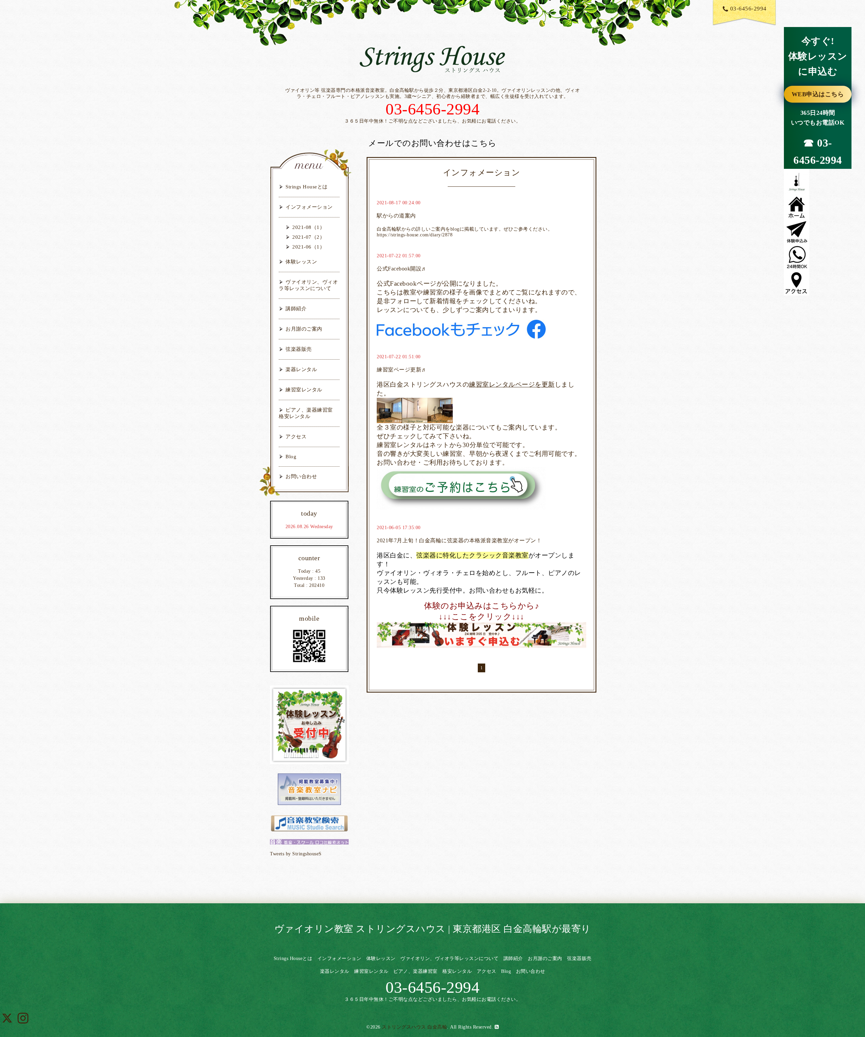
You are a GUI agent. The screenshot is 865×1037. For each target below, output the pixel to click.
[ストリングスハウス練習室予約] (461, 487)
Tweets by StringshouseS (296, 853)
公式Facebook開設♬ (402, 268)
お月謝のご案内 (304, 329)
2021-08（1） (308, 227)
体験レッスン (301, 261)
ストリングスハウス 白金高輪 (414, 1027)
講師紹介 (296, 308)
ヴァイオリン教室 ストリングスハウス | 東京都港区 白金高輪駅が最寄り (432, 929)
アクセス (296, 436)
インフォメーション (309, 207)
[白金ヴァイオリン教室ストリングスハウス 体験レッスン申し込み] (481, 635)
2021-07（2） (308, 237)
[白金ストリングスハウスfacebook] (461, 328)
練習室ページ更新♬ (402, 369)
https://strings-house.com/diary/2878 (414, 234)
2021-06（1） (308, 247)
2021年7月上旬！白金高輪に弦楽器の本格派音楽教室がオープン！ (459, 540)
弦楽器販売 (299, 349)
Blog (291, 456)
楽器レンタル (301, 369)
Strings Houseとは (307, 186)
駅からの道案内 (396, 215)
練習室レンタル (304, 389)
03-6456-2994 (748, 8)
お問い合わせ (301, 476)
